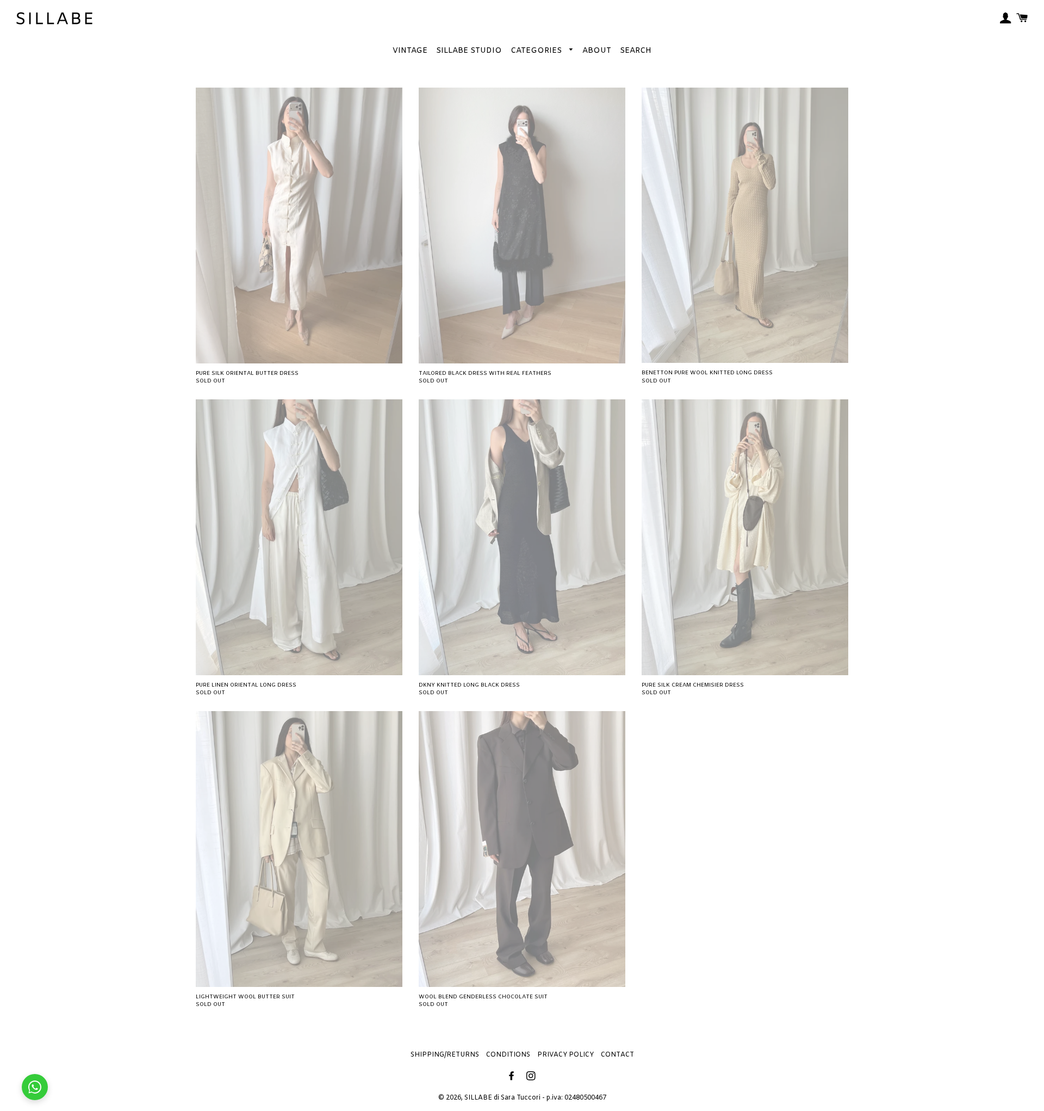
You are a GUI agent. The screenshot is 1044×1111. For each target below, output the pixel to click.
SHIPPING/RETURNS (445, 1055)
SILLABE (478, 1098)
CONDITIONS (508, 1055)
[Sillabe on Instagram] (532, 1077)
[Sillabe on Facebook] (512, 1077)
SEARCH (635, 51)
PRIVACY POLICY (565, 1055)
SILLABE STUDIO (469, 51)
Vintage (410, 51)
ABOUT (596, 51)
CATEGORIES (537, 51)
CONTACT (617, 1055)
